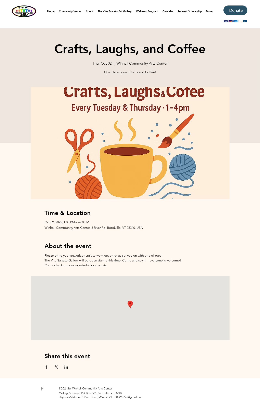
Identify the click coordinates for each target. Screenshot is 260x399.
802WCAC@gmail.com (129, 397)
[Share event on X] (56, 367)
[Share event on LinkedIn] (66, 367)
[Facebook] (41, 388)
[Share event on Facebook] (46, 367)
